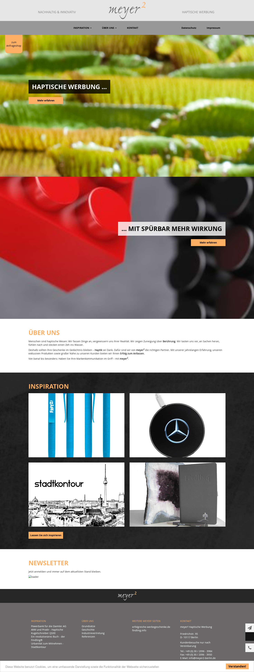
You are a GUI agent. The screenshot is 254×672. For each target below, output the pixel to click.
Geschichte (88, 629)
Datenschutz (188, 27)
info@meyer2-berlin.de (202, 658)
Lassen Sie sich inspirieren (45, 535)
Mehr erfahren (45, 100)
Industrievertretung (93, 633)
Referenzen (88, 636)
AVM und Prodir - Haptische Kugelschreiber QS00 (47, 631)
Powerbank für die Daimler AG (48, 626)
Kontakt (132, 27)
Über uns (108, 27)
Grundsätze (88, 626)
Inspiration (81, 27)
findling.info (139, 630)
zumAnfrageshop (13, 44)
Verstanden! (237, 666)
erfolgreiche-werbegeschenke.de (151, 627)
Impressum (213, 27)
